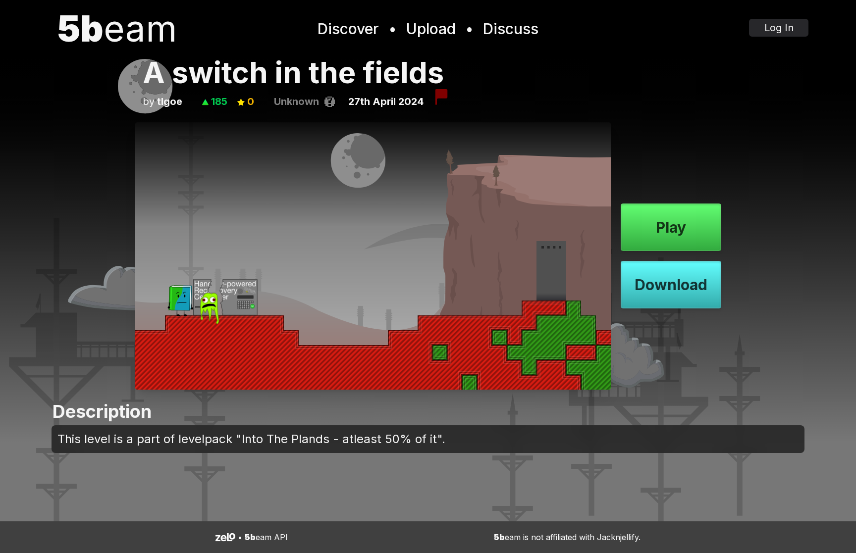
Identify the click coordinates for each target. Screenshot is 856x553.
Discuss (510, 29)
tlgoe (169, 101)
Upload (431, 29)
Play (671, 227)
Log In (779, 28)
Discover (348, 29)
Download (671, 285)
